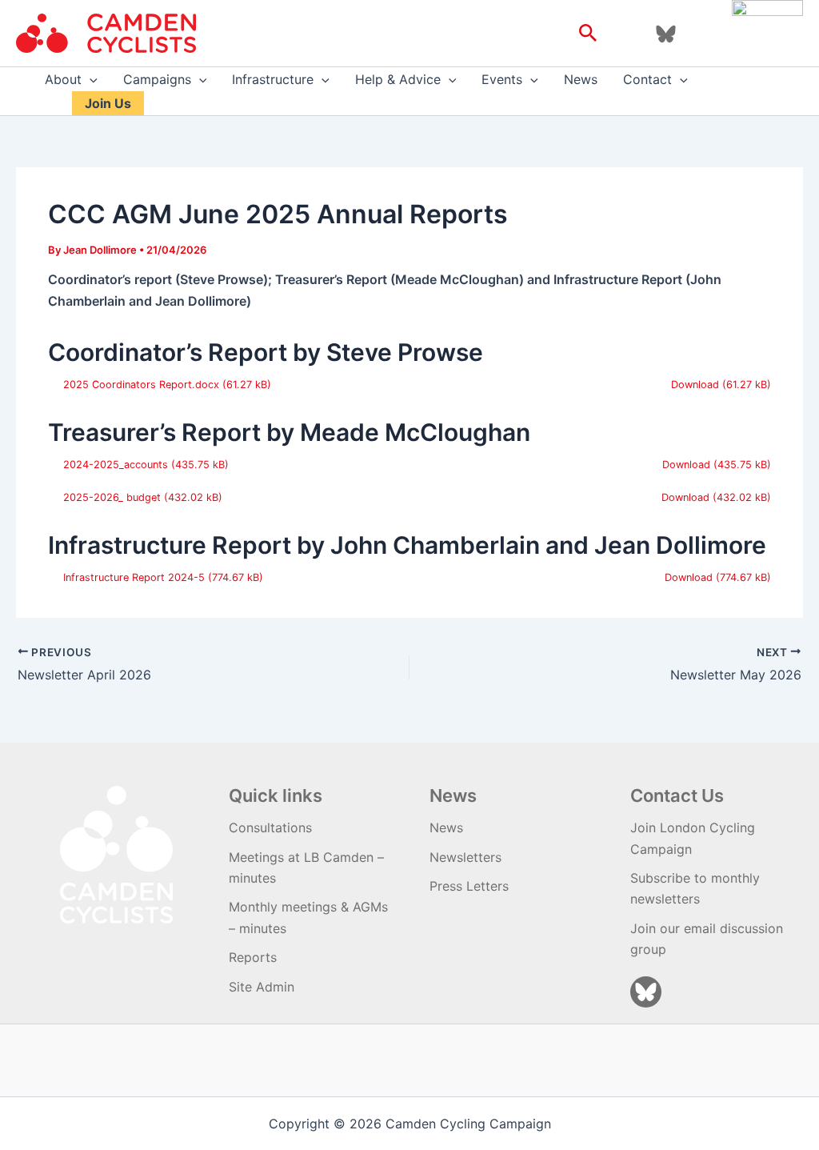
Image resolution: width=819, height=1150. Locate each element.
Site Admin (261, 987)
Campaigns (157, 79)
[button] (588, 33)
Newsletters (465, 857)
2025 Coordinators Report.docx (141, 385)
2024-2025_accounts (115, 465)
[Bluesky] (666, 34)
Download (695, 385)
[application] (90, 79)
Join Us (108, 103)
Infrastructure (273, 79)
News (580, 79)
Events (501, 79)
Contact (647, 79)
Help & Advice (398, 79)
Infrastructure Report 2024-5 (134, 577)
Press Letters (469, 886)
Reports (253, 957)
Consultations (270, 827)
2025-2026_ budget (112, 497)
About (63, 79)
